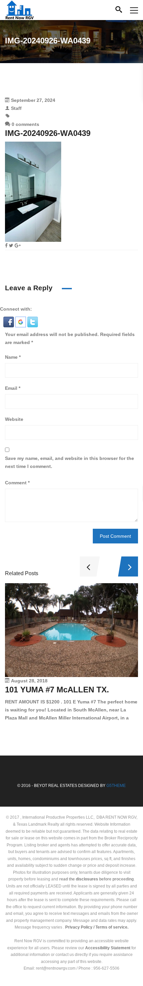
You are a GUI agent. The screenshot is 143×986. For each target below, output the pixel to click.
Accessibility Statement (107, 948)
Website (14, 419)
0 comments (24, 124)
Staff (16, 108)
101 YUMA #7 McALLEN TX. (57, 689)
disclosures (87, 879)
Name (13, 357)
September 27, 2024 (33, 100)
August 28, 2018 (29, 680)
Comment (17, 482)
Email (12, 388)
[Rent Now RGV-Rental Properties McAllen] (19, 10)
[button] (9, 321)
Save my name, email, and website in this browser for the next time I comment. (69, 462)
